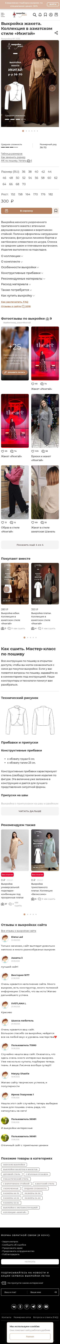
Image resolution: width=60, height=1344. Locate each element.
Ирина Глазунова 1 (22, 1094)
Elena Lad (17, 936)
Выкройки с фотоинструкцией (20, 1208)
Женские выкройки (14, 1165)
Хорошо (30, 1336)
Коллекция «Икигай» (14, 1212)
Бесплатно (7, 874)
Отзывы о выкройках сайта (24, 925)
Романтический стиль (16, 1179)
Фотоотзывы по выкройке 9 (26, 318)
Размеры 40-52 (11, 1198)
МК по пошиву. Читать (16, 160)
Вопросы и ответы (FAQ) (45, 1317)
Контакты (6, 1317)
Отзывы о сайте (16, 306)
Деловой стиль (11, 1174)
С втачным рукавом (37, 1174)
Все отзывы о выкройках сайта (18, 930)
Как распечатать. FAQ (14, 301)
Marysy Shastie (20, 1073)
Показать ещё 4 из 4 (30, 544)
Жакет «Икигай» (41, 388)
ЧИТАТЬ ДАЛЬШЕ (30, 811)
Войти (53, 4)
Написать (30, 1262)
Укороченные (10, 1189)
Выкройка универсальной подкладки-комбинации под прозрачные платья (12, 891)
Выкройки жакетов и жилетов (20, 1169)
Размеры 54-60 (33, 1198)
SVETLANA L (18, 1003)
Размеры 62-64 (11, 1203)
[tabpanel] (30, 83)
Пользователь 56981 (23, 1119)
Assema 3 (17, 957)
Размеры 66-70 (11, 1193)
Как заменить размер (13, 157)
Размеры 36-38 (32, 1193)
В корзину (26, 210)
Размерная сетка (22, 1317)
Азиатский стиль (44, 1184)
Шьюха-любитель (22, 1020)
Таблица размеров (11, 153)
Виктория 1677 (20, 975)
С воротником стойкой (16, 1184)
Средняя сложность (35, 1189)
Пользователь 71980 (23, 1045)
